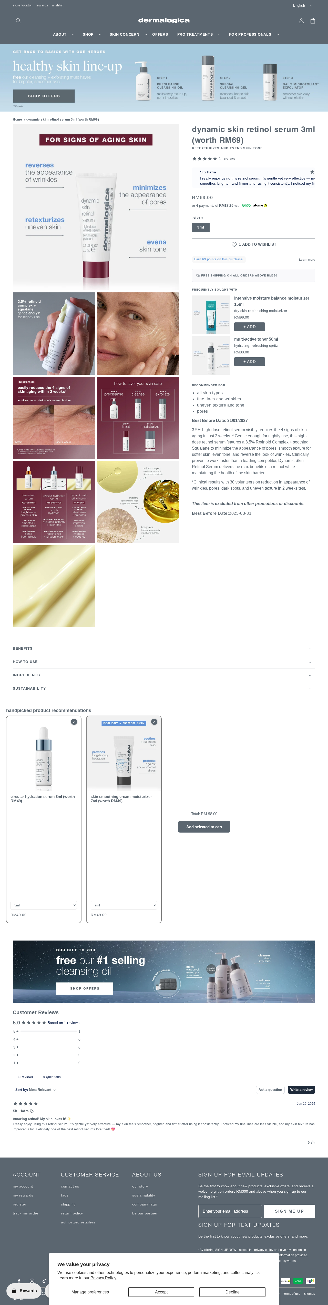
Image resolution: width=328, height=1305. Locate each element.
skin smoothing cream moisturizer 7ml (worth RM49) (121, 798)
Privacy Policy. (103, 1278)
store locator (22, 5)
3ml (200, 227)
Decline (232, 1292)
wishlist (58, 5)
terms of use (291, 1294)
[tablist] (164, 1077)
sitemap (309, 1294)
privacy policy (263, 1250)
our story (140, 1186)
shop (88, 34)
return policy (72, 1213)
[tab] (25, 1077)
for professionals (250, 34)
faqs (64, 1195)
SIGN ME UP (289, 1211)
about (60, 34)
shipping (68, 1204)
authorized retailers (78, 1222)
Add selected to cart (204, 827)
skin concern (124, 34)
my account (23, 1186)
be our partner (145, 1213)
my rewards (23, 1195)
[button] (18, 20)
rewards (42, 5)
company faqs (144, 1204)
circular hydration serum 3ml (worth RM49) (43, 798)
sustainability (143, 1195)
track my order (25, 1213)
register (19, 1204)
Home (17, 119)
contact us (70, 1186)
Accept (161, 1292)
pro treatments (195, 34)
